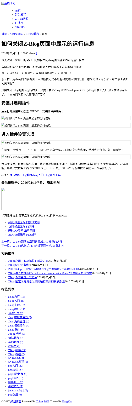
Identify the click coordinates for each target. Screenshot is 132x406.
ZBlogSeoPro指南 (18, 265)
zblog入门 (38, 175)
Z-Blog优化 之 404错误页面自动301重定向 (32, 245)
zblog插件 (16, 329)
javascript (16, 357)
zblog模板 (16, 309)
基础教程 (15, 342)
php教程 (15, 369)
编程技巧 (15, 386)
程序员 (14, 346)
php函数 (15, 378)
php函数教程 (17, 374)
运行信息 (15, 175)
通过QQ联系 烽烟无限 (21, 230)
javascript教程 (18, 361)
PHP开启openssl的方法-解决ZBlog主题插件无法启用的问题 (43, 269)
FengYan (67, 401)
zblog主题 (16, 305)
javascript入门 (18, 390)
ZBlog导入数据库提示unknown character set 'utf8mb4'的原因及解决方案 (50, 273)
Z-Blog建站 (16, 33)
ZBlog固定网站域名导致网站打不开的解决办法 (36, 281)
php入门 (15, 365)
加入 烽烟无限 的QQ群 (22, 234)
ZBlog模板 (16, 333)
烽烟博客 (9, 3)
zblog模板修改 (18, 325)
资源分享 (15, 313)
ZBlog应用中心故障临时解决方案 (28, 260)
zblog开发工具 (52, 175)
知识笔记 (20, 27)
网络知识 (15, 382)
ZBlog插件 (17, 350)
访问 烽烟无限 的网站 (21, 226)
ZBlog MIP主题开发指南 (22, 277)
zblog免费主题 (18, 321)
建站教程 (20, 14)
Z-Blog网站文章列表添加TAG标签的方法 (31, 241)
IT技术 (19, 22)
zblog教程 (26, 175)
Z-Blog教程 (22, 18)
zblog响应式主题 (20, 317)
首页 (18, 10)
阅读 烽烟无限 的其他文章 (24, 222)
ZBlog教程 (16, 354)
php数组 (15, 394)
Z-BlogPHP (42, 401)
